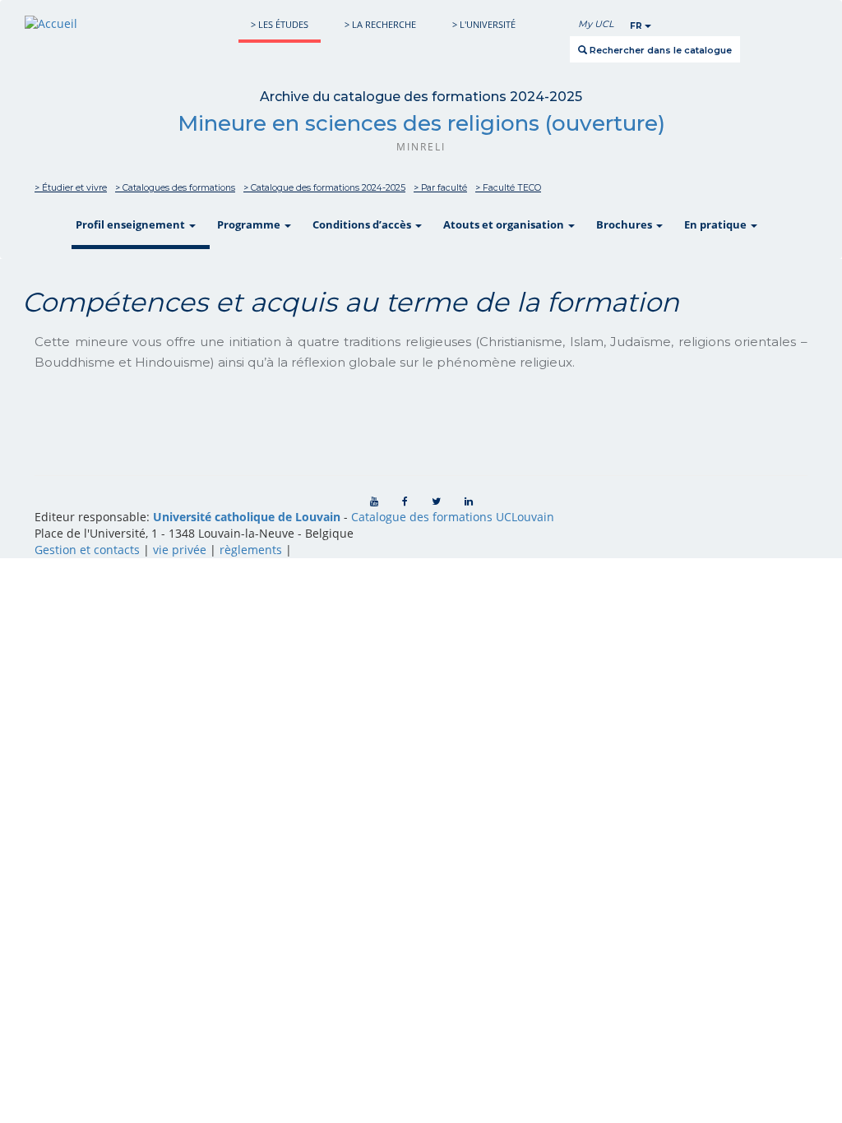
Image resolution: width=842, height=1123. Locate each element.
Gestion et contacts (87, 549)
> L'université (484, 24)
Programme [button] (250, 224)
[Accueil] (51, 23)
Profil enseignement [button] (131, 224)
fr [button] (637, 26)
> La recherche (380, 24)
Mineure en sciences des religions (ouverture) (421, 123)
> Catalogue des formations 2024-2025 (324, 188)
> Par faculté (440, 188)
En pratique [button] (716, 224)
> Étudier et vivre (71, 188)
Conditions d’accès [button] (363, 224)
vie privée (179, 549)
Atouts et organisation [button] (505, 224)
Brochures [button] (625, 224)
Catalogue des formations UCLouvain (452, 517)
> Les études (279, 24)
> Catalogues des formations (175, 188)
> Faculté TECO (508, 188)
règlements (251, 549)
